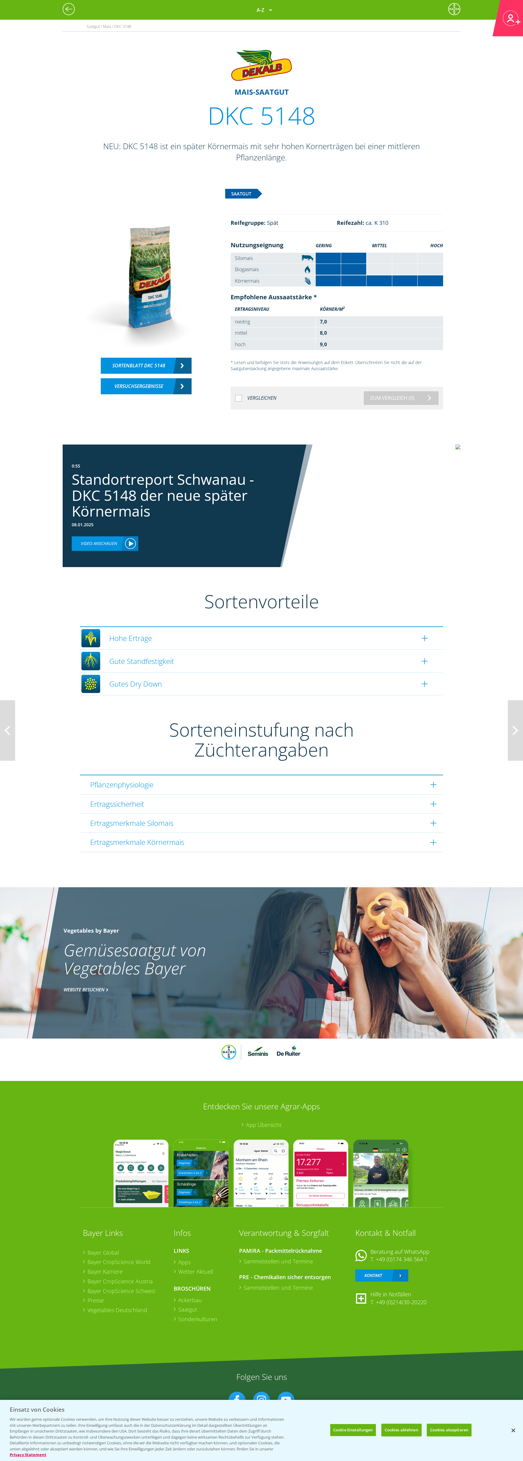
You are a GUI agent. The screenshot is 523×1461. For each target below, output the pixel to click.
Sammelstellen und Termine (278, 1261)
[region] (261, 1430)
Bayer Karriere (105, 1271)
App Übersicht (263, 1124)
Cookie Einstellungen (353, 1430)
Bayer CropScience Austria (120, 1281)
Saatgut (187, 1309)
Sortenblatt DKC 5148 (138, 365)
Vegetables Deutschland (117, 1310)
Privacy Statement (28, 1454)
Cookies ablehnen (401, 1430)
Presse (95, 1300)
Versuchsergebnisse (138, 386)
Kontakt (373, 1275)
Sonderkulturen (197, 1319)
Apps (184, 1262)
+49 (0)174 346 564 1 (401, 1259)
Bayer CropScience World (118, 1262)
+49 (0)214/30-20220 (401, 1302)
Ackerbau (190, 1300)
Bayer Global (103, 1252)
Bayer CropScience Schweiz (121, 1291)
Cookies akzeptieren (449, 1430)
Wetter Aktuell (195, 1271)
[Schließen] (513, 1430)
